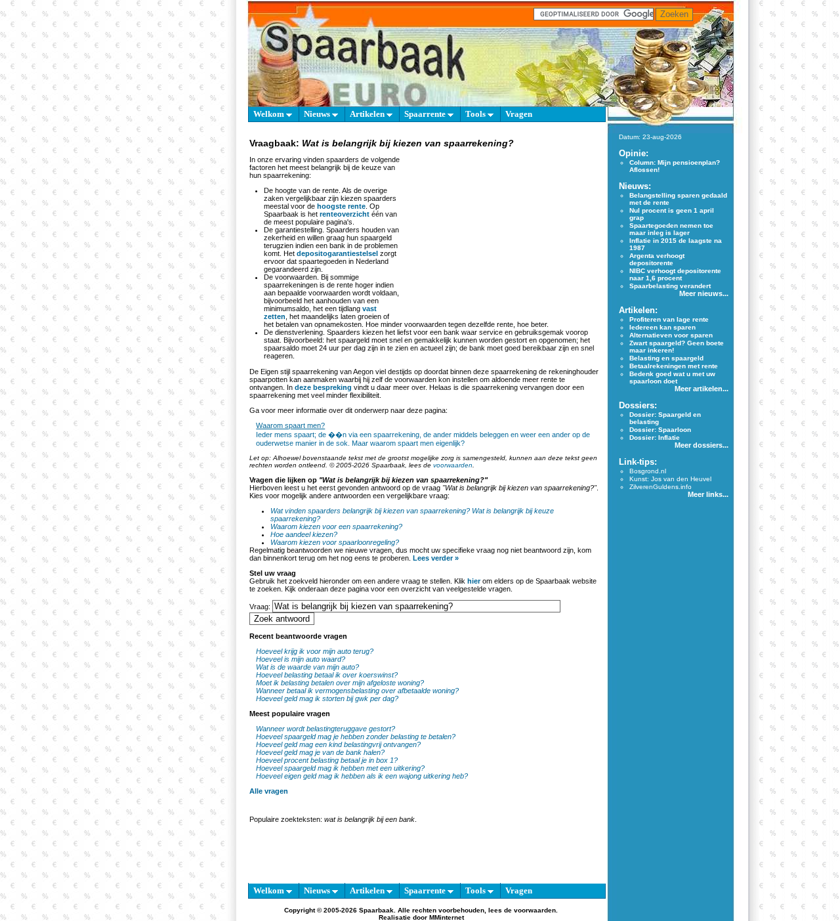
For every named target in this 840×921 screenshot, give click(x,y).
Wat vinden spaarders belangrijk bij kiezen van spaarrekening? (370, 511)
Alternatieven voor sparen (671, 335)
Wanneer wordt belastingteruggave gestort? (325, 729)
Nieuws (318, 114)
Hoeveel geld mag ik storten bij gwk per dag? (327, 698)
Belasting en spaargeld (666, 358)
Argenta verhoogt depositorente (656, 259)
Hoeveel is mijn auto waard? (300, 659)
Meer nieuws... (703, 293)
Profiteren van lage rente (669, 319)
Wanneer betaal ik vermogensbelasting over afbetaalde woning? (357, 691)
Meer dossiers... (701, 445)
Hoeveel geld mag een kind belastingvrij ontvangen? (338, 744)
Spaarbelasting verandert (670, 285)
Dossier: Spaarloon (660, 429)
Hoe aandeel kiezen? (303, 534)
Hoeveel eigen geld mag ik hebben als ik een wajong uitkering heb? (362, 776)
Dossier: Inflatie (654, 437)
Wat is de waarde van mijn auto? (307, 667)
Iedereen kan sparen (662, 327)
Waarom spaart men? (290, 425)
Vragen (518, 114)
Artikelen (368, 114)
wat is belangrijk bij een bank (369, 819)
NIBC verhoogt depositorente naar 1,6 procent (675, 274)
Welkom (269, 114)
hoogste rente (341, 206)
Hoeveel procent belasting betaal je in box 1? (327, 760)
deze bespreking (323, 387)
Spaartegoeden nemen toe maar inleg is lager (671, 229)
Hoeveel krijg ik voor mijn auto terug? (314, 651)
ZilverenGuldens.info (660, 486)
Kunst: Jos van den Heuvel (670, 478)
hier (473, 581)
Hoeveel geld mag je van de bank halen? (320, 752)
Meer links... (708, 494)
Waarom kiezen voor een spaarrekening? (336, 526)
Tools (476, 114)
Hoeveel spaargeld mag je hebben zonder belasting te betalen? (355, 736)
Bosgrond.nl (647, 471)
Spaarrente (426, 114)
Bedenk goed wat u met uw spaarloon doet (672, 377)
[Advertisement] (500, 232)
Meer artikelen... (701, 389)
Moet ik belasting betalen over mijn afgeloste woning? (340, 683)
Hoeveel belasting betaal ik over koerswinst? (327, 675)
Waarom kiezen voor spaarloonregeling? (334, 542)
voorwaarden (452, 465)
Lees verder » (436, 558)
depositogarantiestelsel (337, 253)
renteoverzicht (344, 214)
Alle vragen (268, 791)
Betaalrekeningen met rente (673, 366)
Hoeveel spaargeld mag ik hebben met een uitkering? (340, 768)
